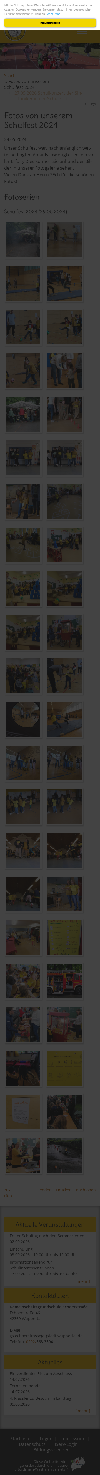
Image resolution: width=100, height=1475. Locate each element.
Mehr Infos (53, 14)
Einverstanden (50, 23)
